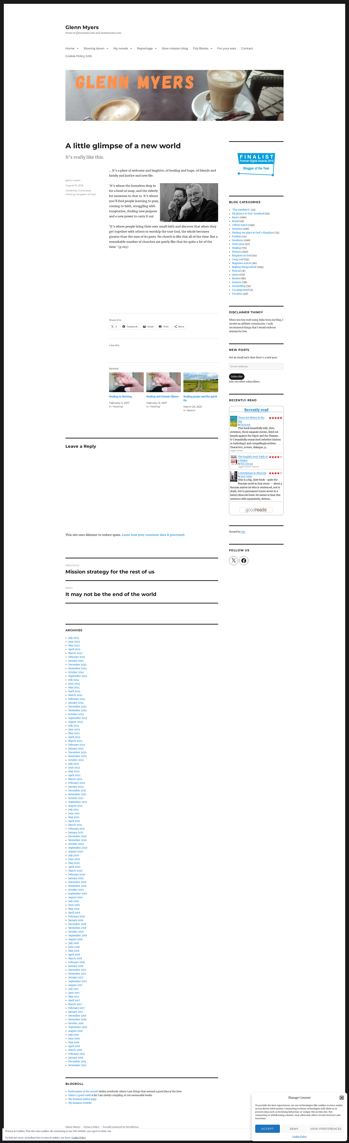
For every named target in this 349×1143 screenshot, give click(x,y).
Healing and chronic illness (162, 396)
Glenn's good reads (79, 1095)
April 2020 (74, 866)
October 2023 (76, 714)
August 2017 (75, 985)
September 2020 (77, 847)
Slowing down (94, 48)
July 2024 (73, 679)
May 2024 (74, 687)
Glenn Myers (82, 27)
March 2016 (75, 1050)
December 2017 (77, 969)
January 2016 (75, 1057)
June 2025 (74, 641)
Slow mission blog (175, 48)
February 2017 (76, 1008)
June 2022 (74, 767)
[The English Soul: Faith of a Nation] (233, 460)
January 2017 (75, 1011)
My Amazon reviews (80, 1102)
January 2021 (75, 832)
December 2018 (77, 924)
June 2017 (74, 992)
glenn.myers (72, 180)
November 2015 (77, 1065)
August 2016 (75, 1031)
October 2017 (75, 977)
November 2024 (77, 668)
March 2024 (75, 695)
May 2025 (74, 645)
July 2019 (73, 901)
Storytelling (239, 286)
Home (70, 48)
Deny (294, 1128)
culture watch (240, 225)
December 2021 (77, 790)
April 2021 (74, 821)
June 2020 (74, 859)
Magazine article (241, 263)
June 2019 (74, 905)
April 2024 (74, 691)
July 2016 (73, 1034)
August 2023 (75, 721)
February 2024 (76, 699)
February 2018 (76, 962)
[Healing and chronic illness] (163, 382)
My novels (120, 48)
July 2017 (73, 989)
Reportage (145, 48)
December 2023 (77, 706)
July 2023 (73, 725)
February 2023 (76, 744)
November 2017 (77, 973)
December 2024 (77, 664)
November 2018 (77, 927)
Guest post (84, 190)
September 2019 (77, 893)
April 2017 (74, 1000)
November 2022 (77, 756)
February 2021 (76, 828)
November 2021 (77, 794)
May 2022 (74, 771)
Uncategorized (240, 289)
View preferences (326, 1128)
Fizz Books (200, 48)
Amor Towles (246, 476)
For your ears (226, 48)
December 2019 (77, 882)
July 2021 (73, 809)
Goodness (71, 190)
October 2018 (75, 931)
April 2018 (74, 954)
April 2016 (74, 1046)
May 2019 (73, 908)
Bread (235, 221)
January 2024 (76, 702)
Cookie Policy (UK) (78, 56)
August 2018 (75, 939)
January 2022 (76, 786)
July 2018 (73, 943)
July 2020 (73, 855)
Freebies (237, 236)
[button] (342, 1098)
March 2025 (75, 653)
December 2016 (77, 1015)
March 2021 (75, 824)
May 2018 (73, 950)
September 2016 (77, 1027)
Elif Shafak (245, 425)
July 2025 (73, 637)
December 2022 (77, 752)
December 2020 (77, 836)
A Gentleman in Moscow (252, 473)
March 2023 (75, 740)
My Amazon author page (82, 1099)
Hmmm (236, 251)
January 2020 (76, 878)
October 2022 (76, 760)
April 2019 (74, 912)
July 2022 (73, 763)
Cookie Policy (299, 1136)
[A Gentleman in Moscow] (233, 476)
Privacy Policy (91, 1127)
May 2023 (73, 733)
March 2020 (75, 870)
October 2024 (76, 672)
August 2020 (75, 851)
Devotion (237, 228)
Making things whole (244, 267)
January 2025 (76, 660)
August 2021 (75, 805)
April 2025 (74, 649)
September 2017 (77, 981)
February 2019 (76, 916)
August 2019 (75, 897)
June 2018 (74, 947)
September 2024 (77, 676)
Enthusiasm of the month (83, 1091)
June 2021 (74, 813)
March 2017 (75, 1004)
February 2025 (76, 657)
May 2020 (74, 863)
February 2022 (76, 782)
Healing (70, 194)
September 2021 (77, 802)
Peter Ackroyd (246, 464)
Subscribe (236, 376)
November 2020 (77, 840)
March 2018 (75, 958)
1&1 (243, 531)
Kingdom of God (86, 194)
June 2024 (74, 683)
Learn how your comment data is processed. (153, 535)
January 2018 (75, 966)
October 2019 (76, 889)
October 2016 (76, 1023)
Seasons (237, 282)
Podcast (236, 270)
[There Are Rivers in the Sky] (233, 421)
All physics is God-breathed (248, 213)
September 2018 (77, 935)
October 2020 (76, 844)
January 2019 (75, 920)
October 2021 (75, 798)
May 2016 (73, 1042)
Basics (235, 217)
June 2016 (74, 1038)
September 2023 (77, 718)
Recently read (256, 410)
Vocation (237, 293)
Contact (247, 48)
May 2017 (73, 996)
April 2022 (74, 775)
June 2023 (74, 729)
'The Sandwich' (241, 209)
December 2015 (77, 1061)
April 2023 (74, 737)
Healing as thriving (120, 396)
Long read (238, 259)
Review (236, 278)
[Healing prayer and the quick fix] (200, 382)
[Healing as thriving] (126, 382)
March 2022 (75, 779)
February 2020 (76, 874)
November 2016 (77, 1019)
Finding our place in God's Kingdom (253, 232)
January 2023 (75, 748)
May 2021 (73, 817)
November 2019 (77, 886)
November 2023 (77, 710)
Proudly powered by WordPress (121, 1127)
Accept (267, 1128)
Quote (235, 274)
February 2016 (76, 1053)
